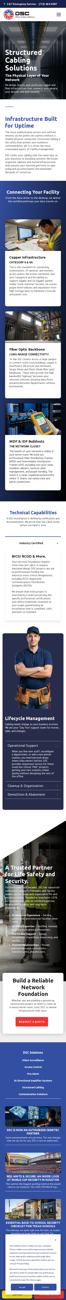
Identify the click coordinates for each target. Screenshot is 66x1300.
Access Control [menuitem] (33, 1067)
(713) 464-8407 (48, 3)
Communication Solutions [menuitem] (33, 1094)
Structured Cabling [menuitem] (33, 1087)
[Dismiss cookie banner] (55, 1240)
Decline (45, 1287)
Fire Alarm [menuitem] (33, 1073)
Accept (22, 1287)
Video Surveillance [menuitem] (33, 1060)
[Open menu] (58, 14)
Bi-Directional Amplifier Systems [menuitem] (33, 1080)
